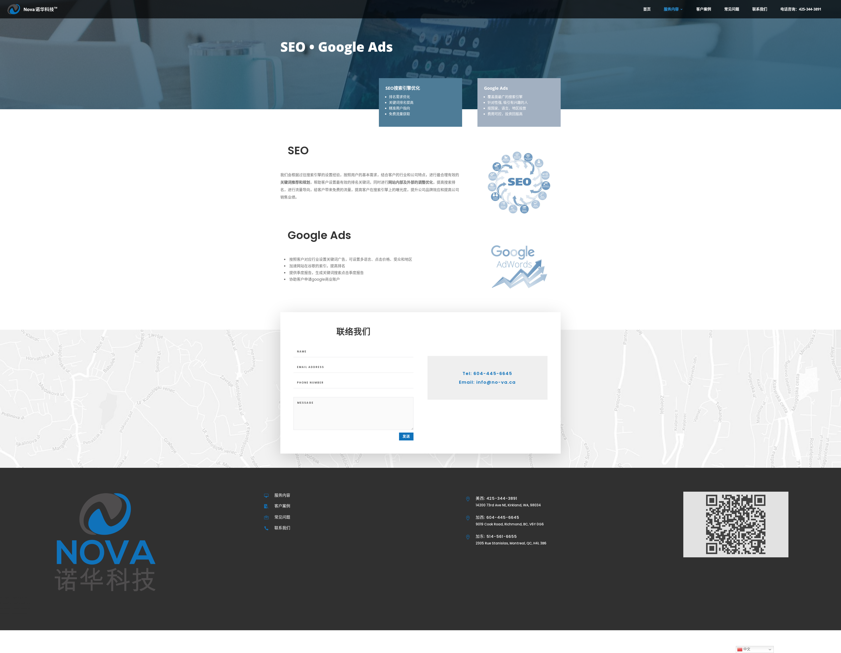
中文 (746, 649)
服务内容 (671, 10)
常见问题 (731, 10)
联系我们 (759, 10)
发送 (406, 436)
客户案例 (703, 10)
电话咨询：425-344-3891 (800, 10)
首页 (647, 10)
